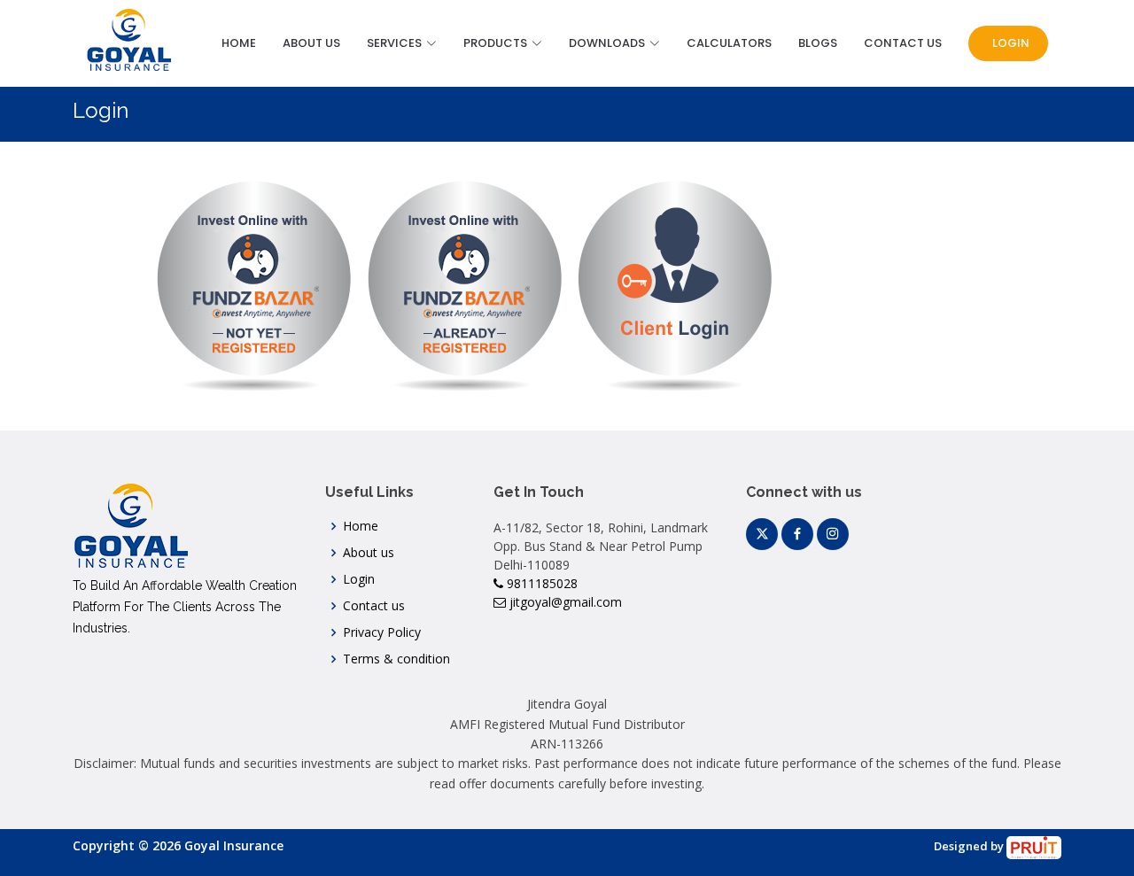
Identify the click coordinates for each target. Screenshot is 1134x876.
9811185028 (540, 583)
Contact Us (903, 43)
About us (368, 553)
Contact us (374, 606)
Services (394, 43)
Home (238, 43)
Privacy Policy (382, 632)
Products (495, 43)
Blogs (817, 43)
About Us (311, 43)
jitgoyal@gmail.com (564, 601)
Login (1009, 43)
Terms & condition (396, 659)
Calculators (729, 43)
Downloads (607, 43)
